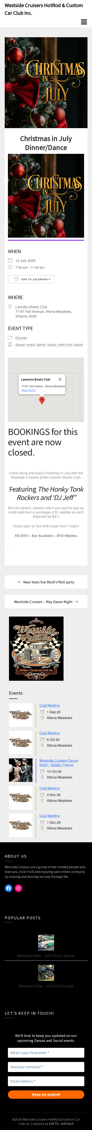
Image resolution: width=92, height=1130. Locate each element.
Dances (21, 337)
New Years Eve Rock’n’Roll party (48, 581)
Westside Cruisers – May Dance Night (43, 601)
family (41, 344)
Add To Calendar (34, 279)
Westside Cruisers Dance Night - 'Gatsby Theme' (58, 762)
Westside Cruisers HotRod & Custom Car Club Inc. (44, 8)
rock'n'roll (65, 344)
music (51, 344)
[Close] (60, 379)
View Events (28, 390)
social (78, 344)
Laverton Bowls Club (31, 306)
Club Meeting (49, 705)
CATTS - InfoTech (61, 1123)
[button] (42, 401)
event (31, 344)
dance (20, 344)
